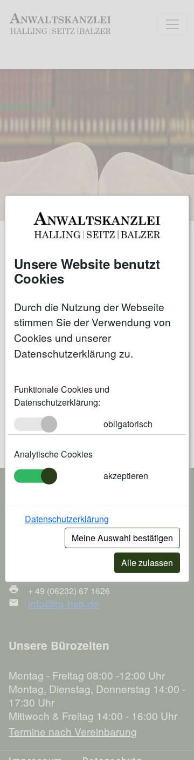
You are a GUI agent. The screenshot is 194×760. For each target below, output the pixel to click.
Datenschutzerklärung (67, 519)
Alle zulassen (147, 562)
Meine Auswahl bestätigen (122, 538)
